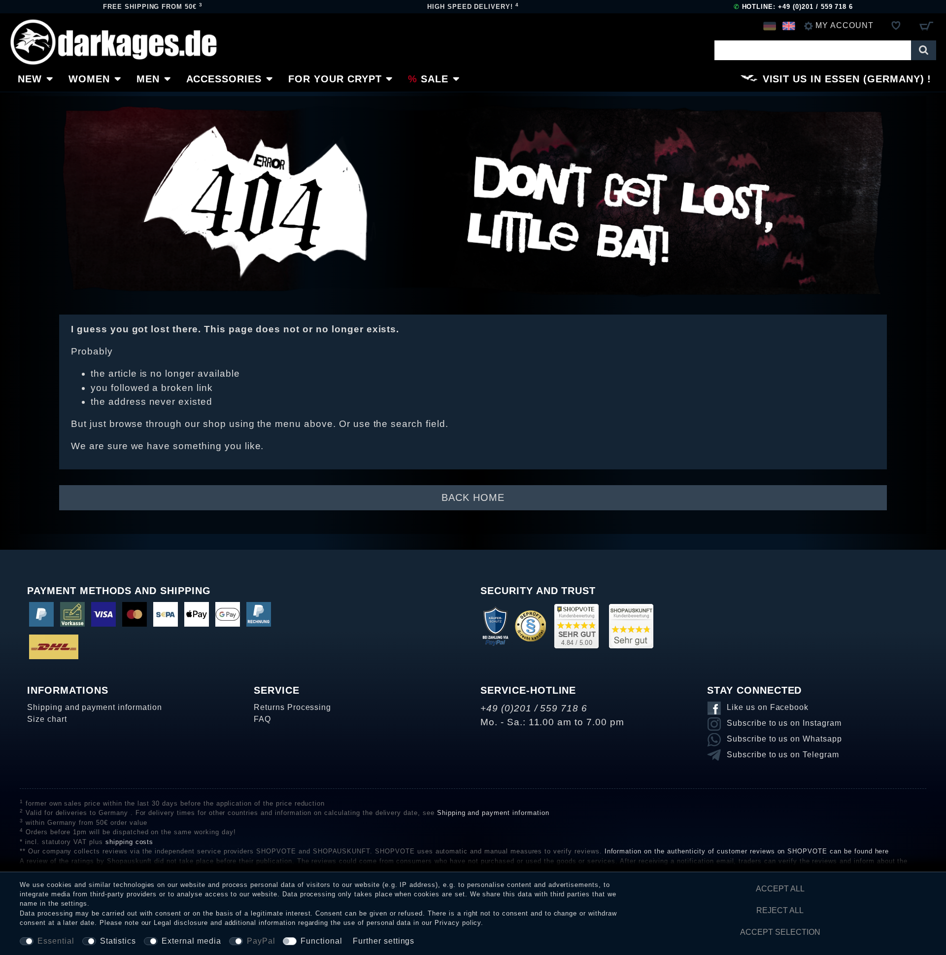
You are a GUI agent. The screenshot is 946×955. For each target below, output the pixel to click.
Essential (55, 941)
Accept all (780, 888)
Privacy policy (458, 922)
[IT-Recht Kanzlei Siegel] (530, 625)
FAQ (262, 719)
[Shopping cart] (926, 25)
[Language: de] (769, 25)
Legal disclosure (180, 922)
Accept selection (780, 932)
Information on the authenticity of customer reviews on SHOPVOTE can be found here (747, 851)
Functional (321, 941)
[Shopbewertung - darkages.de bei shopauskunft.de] (631, 625)
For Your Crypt (334, 78)
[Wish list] (896, 25)
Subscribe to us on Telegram (783, 754)
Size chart (47, 719)
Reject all (780, 910)
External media (191, 941)
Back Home (473, 497)
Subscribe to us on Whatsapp (784, 739)
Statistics (118, 941)
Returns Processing (292, 707)
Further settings (383, 941)
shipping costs (129, 842)
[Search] (923, 50)
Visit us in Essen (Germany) (843, 78)
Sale (434, 78)
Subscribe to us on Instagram (784, 723)
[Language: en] (788, 25)
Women (89, 78)
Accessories (224, 78)
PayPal (261, 941)
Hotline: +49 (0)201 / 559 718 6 (793, 6)
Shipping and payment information (94, 707)
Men (148, 78)
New (30, 78)
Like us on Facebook (768, 707)
